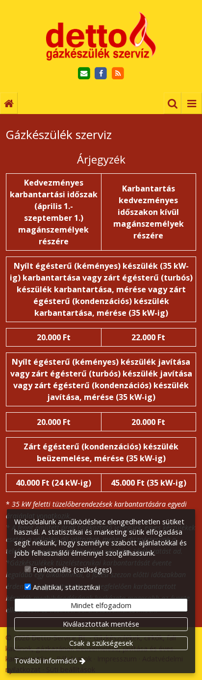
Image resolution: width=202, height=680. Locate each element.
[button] (191, 103)
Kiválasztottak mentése (101, 624)
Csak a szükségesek (101, 643)
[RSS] (118, 74)
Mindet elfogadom (101, 605)
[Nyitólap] (101, 36)
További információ (45, 660)
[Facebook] (101, 74)
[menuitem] (9, 103)
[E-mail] (84, 74)
